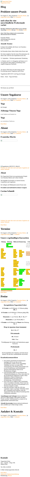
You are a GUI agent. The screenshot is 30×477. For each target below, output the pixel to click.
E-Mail (17, 30)
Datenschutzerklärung (13, 474)
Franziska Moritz (22, 15)
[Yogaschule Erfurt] (6, 1)
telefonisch (8, 30)
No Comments (17, 17)
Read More (4, 124)
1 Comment (16, 234)
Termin (24, 30)
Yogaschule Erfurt (5, 3)
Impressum (3, 474)
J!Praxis (10, 475)
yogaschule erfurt (5, 17)
